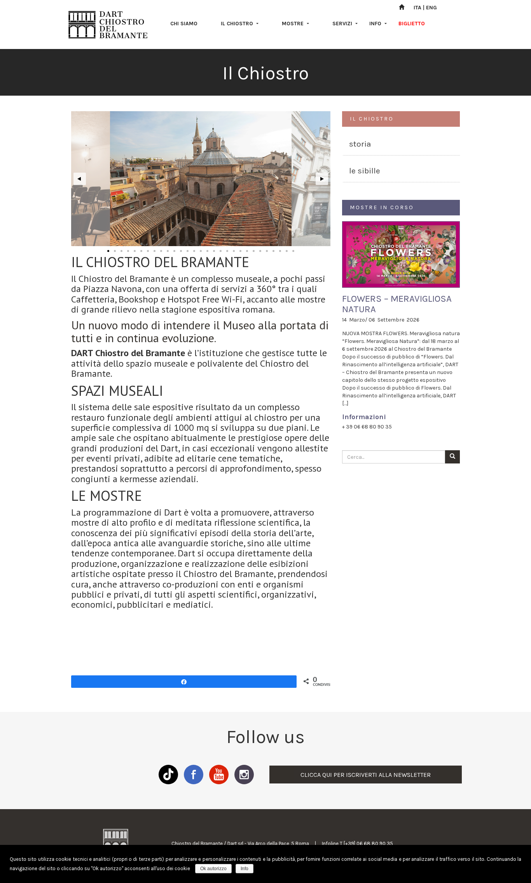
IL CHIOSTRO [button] (238, 23)
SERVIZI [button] (343, 23)
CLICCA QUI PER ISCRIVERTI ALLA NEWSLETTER (365, 774)
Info (244, 868)
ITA (417, 7)
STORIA (360, 144)
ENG (431, 7)
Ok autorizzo (213, 868)
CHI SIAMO (183, 23)
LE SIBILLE (364, 170)
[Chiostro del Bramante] (108, 24)
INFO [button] (376, 23)
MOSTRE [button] (293, 23)
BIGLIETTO (411, 23)
